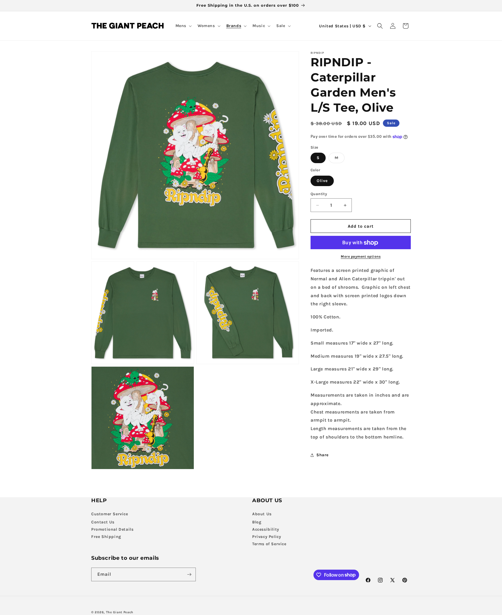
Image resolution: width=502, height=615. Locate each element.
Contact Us (102, 522)
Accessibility (265, 529)
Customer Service (109, 513)
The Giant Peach (120, 612)
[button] (183, 26)
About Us (262, 513)
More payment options (361, 257)
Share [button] (322, 455)
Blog (256, 522)
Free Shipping (106, 536)
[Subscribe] (189, 574)
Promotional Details (112, 529)
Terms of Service (269, 543)
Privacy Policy (266, 536)
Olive (322, 180)
